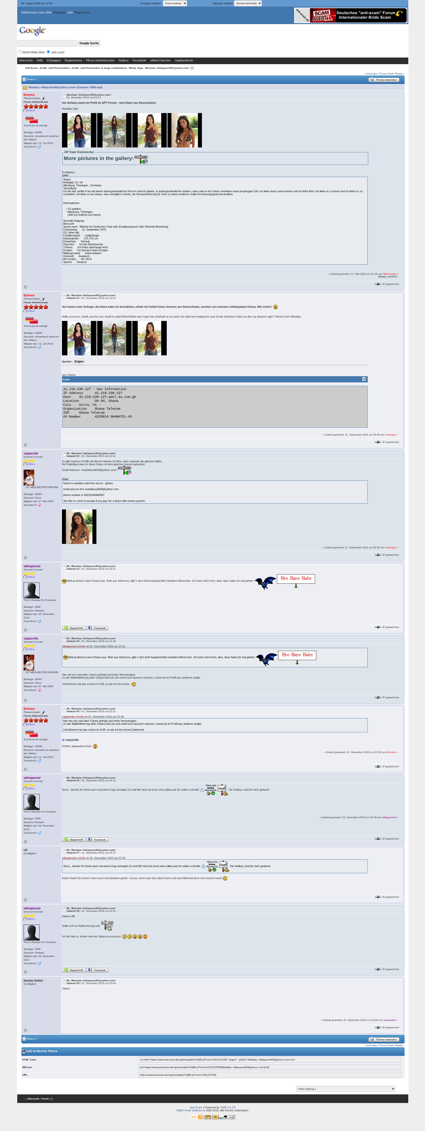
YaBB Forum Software (189, 1110)
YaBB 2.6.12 (227, 1107)
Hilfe (40, 60)
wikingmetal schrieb (73, 646)
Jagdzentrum (184, 60)
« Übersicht (32, 1098)
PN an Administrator (100, 60)
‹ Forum (44, 1098)
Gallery (124, 60)
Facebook (139, 60)
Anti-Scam (31, 68)
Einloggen (59, 12)
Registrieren (82, 12)
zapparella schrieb (73, 716)
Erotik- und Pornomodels (55, 68)
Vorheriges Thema (376, 73)
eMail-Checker (160, 60)
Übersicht (26, 60)
